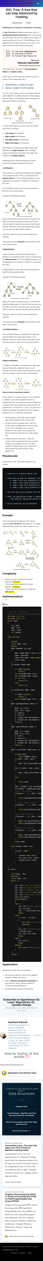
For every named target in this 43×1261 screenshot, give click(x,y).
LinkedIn (22, 1253)
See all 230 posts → (21, 1131)
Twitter (30, 1253)
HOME (18, 3)
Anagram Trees (22, 1106)
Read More (37, 1035)
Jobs (24, 3)
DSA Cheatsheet (8, 3)
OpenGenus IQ (7, 1246)
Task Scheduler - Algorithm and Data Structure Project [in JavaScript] (21, 1114)
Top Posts (14, 1253)
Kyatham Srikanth (17, 1022)
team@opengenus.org (10, 1250)
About (31, 3)
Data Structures (17, 23)
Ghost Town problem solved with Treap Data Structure (21, 1123)
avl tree (28, 23)
